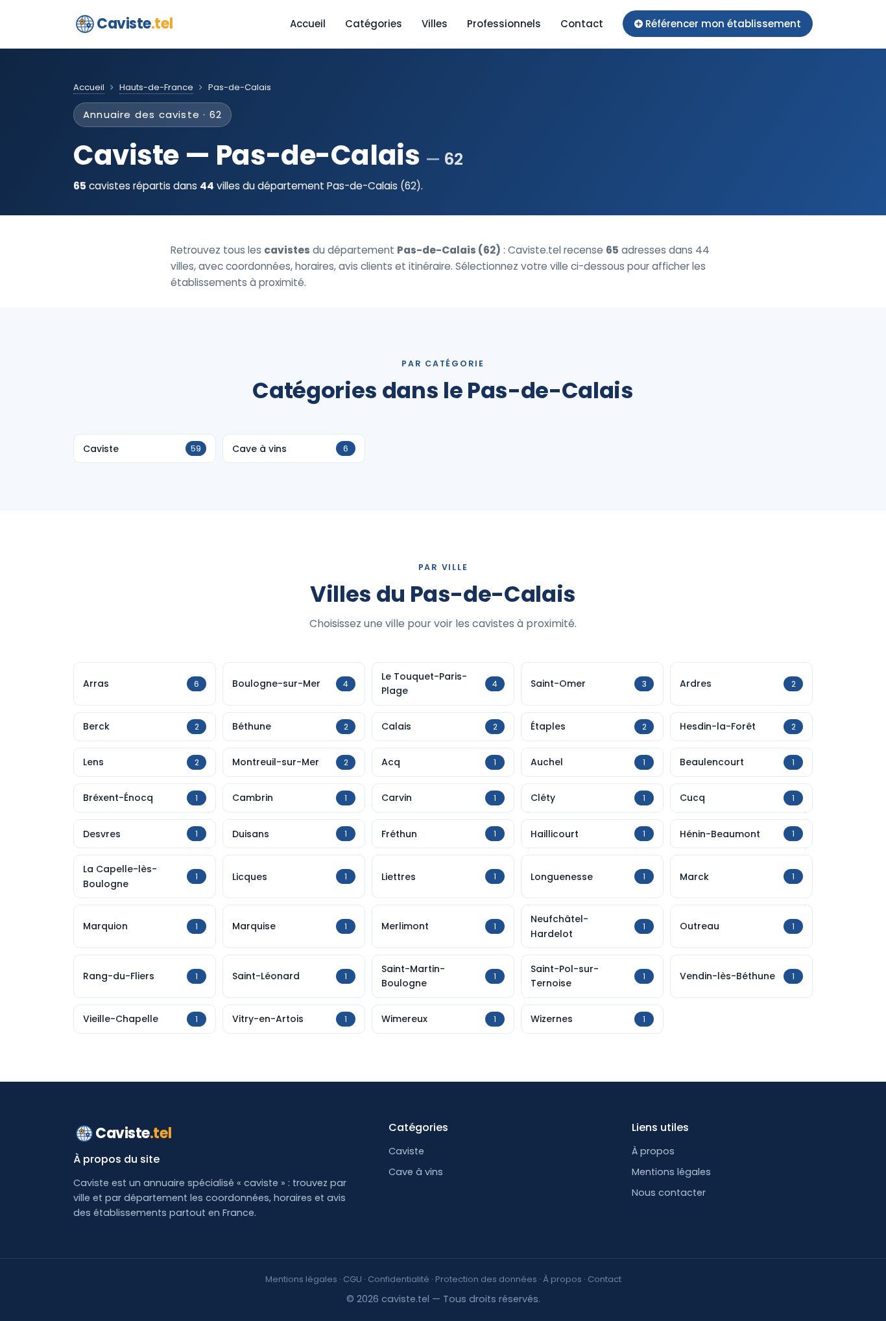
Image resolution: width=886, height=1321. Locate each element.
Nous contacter (669, 1192)
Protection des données (486, 1279)
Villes (435, 23)
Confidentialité (398, 1279)
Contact (581, 23)
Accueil (308, 23)
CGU (352, 1279)
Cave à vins (416, 1171)
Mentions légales (671, 1171)
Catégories (373, 23)
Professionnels (504, 23)
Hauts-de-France (156, 87)
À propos (653, 1151)
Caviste (135, 24)
